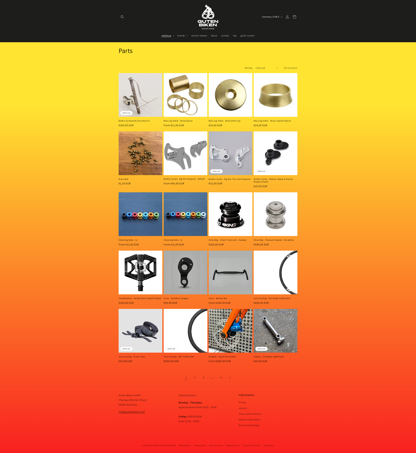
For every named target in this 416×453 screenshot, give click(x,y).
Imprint (243, 408)
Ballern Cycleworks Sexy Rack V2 (134, 121)
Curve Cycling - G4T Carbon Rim (179, 356)
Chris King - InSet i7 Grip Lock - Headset (228, 240)
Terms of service (216, 445)
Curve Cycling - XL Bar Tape (132, 356)
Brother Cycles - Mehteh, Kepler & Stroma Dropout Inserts (273, 180)
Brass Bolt (123, 179)
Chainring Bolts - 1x (128, 240)
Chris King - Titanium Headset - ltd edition (274, 240)
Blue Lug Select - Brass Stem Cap (224, 121)
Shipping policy (233, 445)
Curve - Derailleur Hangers (176, 298)
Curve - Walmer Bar (218, 298)
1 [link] (186, 377)
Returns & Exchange (249, 425)
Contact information (251, 445)
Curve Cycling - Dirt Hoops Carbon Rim (272, 298)
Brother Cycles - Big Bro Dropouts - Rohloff (184, 179)
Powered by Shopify (167, 445)
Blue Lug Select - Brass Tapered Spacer (272, 121)
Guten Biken (154, 445)
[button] (122, 16)
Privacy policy (200, 445)
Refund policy (185, 445)
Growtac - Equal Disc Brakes (222, 356)
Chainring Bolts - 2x (173, 240)
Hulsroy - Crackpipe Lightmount (269, 356)
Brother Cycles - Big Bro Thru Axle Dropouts (229, 179)
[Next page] (230, 377)
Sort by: (249, 67)
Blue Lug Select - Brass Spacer (178, 121)
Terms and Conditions (250, 413)
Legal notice (268, 445)
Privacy (242, 402)
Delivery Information (249, 419)
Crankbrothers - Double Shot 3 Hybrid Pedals (140, 298)
